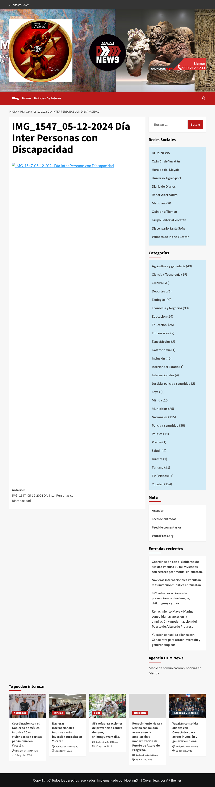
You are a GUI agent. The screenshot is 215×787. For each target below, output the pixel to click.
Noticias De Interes (47, 98)
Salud (156, 450)
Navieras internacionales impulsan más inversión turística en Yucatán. (177, 582)
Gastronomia (161, 350)
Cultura (157, 283)
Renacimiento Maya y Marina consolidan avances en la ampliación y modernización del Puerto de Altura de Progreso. (174, 618)
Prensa (157, 442)
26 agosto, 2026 (23, 755)
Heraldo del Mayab (165, 169)
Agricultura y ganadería (168, 266)
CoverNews (151, 780)
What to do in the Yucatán (170, 237)
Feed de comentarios (167, 527)
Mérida (157, 400)
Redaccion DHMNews (26, 751)
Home (26, 98)
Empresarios (161, 333)
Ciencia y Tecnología (166, 274)
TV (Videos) (160, 476)
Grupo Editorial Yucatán (169, 220)
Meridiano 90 (161, 203)
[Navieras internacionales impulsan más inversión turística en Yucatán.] (67, 706)
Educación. (159, 325)
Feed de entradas (164, 519)
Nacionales (160, 417)
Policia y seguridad (165, 425)
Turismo (158, 467)
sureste (157, 459)
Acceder (158, 510)
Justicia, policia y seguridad (171, 383)
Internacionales (163, 375)
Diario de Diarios (164, 186)
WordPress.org (162, 536)
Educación (159, 316)
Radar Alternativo (165, 195)
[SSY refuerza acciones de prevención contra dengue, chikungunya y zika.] (107, 706)
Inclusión (158, 358)
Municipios (160, 408)
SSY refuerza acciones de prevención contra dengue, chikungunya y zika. (171, 598)
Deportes (158, 291)
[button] (203, 98)
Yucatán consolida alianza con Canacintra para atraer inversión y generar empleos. (176, 640)
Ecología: (158, 299)
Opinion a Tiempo (164, 211)
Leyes (156, 392)
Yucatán (158, 484)
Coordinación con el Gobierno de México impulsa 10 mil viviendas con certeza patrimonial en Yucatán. (177, 567)
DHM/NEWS (161, 153)
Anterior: (43, 495)
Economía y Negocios (167, 308)
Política (157, 434)
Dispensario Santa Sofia (168, 228)
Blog (15, 98)
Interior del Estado (165, 367)
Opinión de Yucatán (166, 161)
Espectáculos (161, 341)
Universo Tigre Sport (166, 178)
